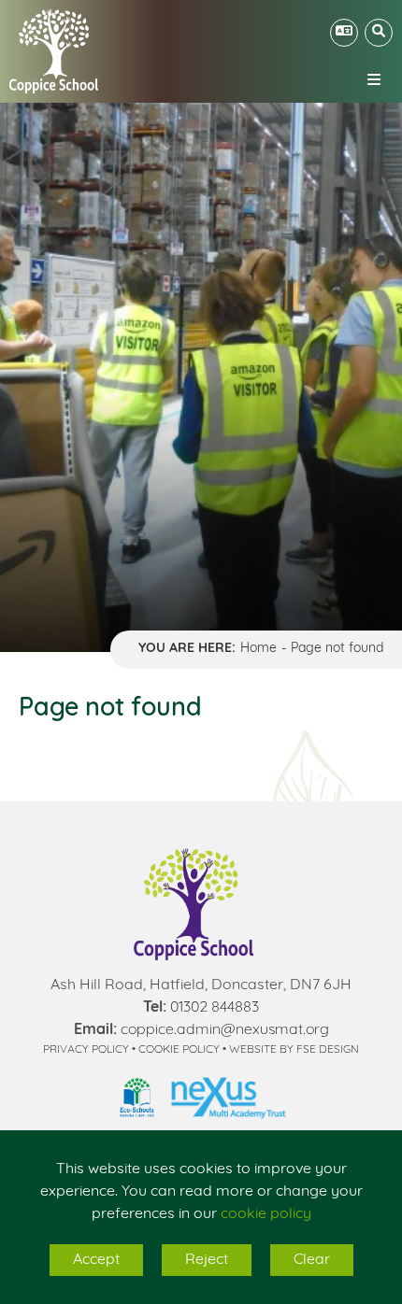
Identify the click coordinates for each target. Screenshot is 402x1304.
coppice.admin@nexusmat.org (225, 1030)
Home (258, 649)
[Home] (53, 51)
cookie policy (266, 1214)
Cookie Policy (179, 1050)
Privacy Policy (86, 1050)
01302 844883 (214, 1007)
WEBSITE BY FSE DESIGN (294, 1050)
